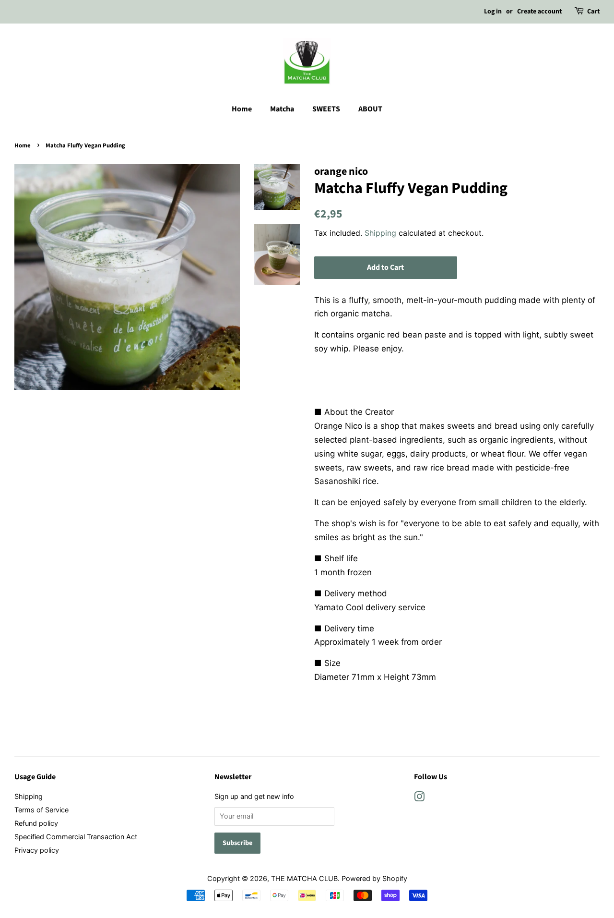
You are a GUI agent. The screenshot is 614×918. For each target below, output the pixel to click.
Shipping (380, 233)
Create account (539, 11)
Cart (593, 11)
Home (242, 109)
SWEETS (326, 109)
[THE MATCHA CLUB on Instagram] (419, 798)
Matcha (282, 109)
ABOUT (370, 109)
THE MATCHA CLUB (304, 878)
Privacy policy (36, 850)
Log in (493, 11)
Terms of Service (41, 810)
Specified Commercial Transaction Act (75, 837)
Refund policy (36, 823)
